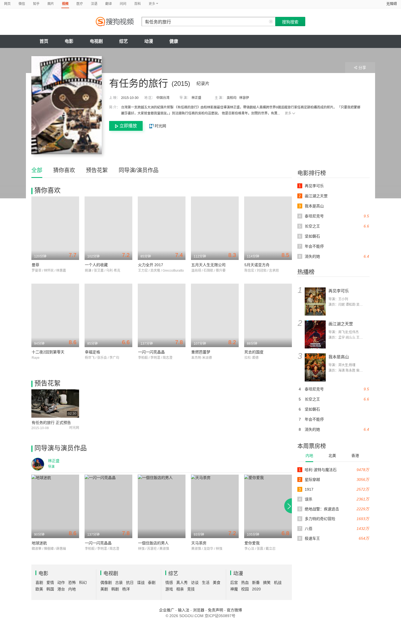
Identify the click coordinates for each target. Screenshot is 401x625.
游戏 (169, 589)
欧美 (39, 589)
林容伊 (244, 98)
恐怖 (72, 582)
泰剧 (151, 582)
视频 (65, 4)
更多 (288, 113)
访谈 (195, 582)
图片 (50, 4)
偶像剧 (106, 582)
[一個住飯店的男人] (161, 506)
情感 (169, 582)
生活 (206, 582)
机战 (278, 582)
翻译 (108, 4)
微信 (22, 4)
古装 (119, 582)
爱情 (50, 582)
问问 (123, 4)
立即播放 (128, 125)
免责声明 (215, 610)
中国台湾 (162, 98)
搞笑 (267, 582)
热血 (245, 582)
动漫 (148, 41)
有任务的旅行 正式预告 (51, 422)
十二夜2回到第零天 (48, 352)
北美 (332, 455)
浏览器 (198, 610)
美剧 (104, 589)
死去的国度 (254, 352)
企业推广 (166, 610)
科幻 (83, 582)
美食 (216, 582)
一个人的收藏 (96, 265)
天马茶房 (199, 543)
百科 (137, 4)
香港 (355, 455)
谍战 (141, 582)
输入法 (183, 610)
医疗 (79, 4)
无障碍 (391, 4)
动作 (61, 582)
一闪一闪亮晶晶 (151, 352)
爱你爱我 (252, 543)
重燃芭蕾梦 (200, 352)
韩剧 (115, 589)
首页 (44, 41)
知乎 (36, 4)
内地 (309, 455)
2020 (256, 589)
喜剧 (39, 582)
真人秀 (182, 582)
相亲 (180, 589)
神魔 (234, 589)
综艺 (123, 41)
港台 (61, 589)
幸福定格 (92, 352)
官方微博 (234, 610)
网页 (7, 4)
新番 (256, 582)
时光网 (160, 126)
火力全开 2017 (150, 265)
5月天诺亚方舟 (257, 265)
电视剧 (96, 41)
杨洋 (126, 589)
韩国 (50, 589)
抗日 (130, 582)
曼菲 (35, 265)
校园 (245, 589)
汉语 (94, 4)
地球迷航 (39, 543)
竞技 (191, 589)
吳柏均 (232, 98)
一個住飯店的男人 (153, 543)
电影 (69, 41)
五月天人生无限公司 (208, 265)
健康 (173, 41)
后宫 (234, 582)
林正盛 (196, 98)
